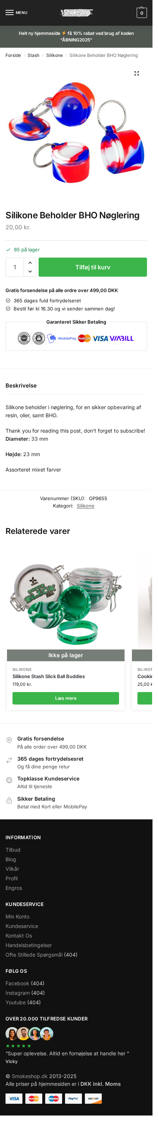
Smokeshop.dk (30, 1076)
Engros (14, 888)
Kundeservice (22, 926)
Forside (13, 55)
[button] (141, 13)
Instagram (18, 993)
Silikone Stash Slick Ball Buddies (48, 676)
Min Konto (17, 916)
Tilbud (13, 850)
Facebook (17, 983)
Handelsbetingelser (29, 945)
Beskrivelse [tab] (21, 385)
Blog (11, 859)
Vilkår (12, 869)
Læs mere (65, 698)
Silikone (54, 55)
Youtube (16, 1002)
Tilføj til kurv (92, 267)
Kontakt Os (19, 935)
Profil (12, 878)
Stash (33, 55)
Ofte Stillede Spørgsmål (34, 954)
